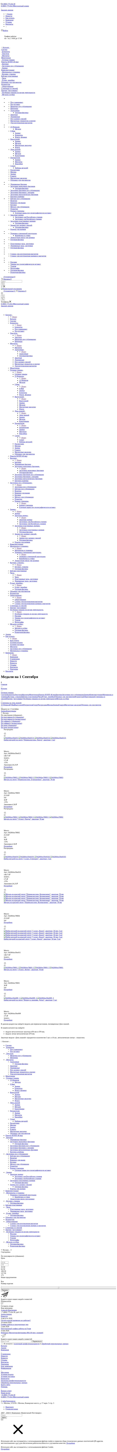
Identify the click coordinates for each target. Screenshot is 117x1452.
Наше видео (5, 1393)
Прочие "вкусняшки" (15, 699)
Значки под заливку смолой (30, 538)
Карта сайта (5, 1385)
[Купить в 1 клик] (5, 734)
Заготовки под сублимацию (25, 487)
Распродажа (42, 705)
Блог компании (7, 1366)
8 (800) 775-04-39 (8, 4)
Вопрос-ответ (6, 1391)
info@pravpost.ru (9, 1401)
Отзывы (4, 1360)
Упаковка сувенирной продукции (32, 556)
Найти (4, 1417)
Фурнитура (79, 697)
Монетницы (34, 695)
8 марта (61, 705)
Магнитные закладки (72, 705)
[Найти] (3, 284)
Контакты (5, 1362)
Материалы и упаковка (24, 550)
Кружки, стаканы (21, 567)
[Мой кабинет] (2, 293)
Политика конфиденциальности (13, 1381)
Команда (4, 1358)
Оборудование (20, 599)
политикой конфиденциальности (27, 1344)
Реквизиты (5, 1379)
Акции (3, 1348)
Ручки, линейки (21, 587)
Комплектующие (96, 695)
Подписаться (37, 1341)
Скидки (4, 695)
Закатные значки (25, 520)
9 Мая (21, 389)
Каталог (13, 319)
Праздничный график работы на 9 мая (16, 1329)
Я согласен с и (36, 1344)
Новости (4, 1316)
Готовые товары (21, 374)
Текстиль (18, 337)
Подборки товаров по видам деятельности (31, 614)
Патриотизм (24, 427)
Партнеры (5, 1364)
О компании (6, 1354)
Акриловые (23, 354)
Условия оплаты (7, 1374)
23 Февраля (23, 380)
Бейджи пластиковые (30, 697)
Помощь (4, 1387)
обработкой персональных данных (54, 1344)
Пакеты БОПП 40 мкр (47, 695)
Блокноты (18, 327)
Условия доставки (8, 1376)
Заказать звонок (7, 10)
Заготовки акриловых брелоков (31, 470)
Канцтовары (11, 711)
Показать (5, 1290)
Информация (6, 1368)
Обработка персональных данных (14, 1383)
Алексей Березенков (9, 1310)
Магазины (5, 1372)
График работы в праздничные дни (14, 1324)
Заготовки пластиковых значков (31, 530)
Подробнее (8, 767)
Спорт (21, 440)
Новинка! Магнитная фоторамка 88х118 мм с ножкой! (22, 1333)
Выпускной (23, 401)
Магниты (18, 348)
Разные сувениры (26, 505)
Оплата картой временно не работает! (16, 1320)
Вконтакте (9, 1407)
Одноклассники (11, 1409)
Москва (50, 705)
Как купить (14, 640)
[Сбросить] (58, 1288)
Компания (14, 657)
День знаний (24, 415)
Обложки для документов (65, 697)
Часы (17, 577)
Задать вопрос (6, 1314)
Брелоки (18, 462)
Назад (14, 317)
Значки (17, 513)
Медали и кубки (21, 628)
